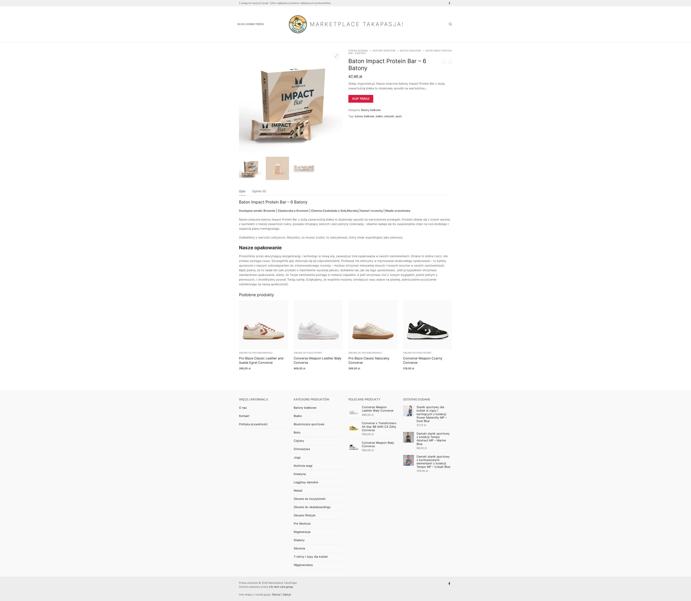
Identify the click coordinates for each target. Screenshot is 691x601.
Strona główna (358, 50)
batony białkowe (364, 116)
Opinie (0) (259, 191)
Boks (297, 432)
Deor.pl (276, 594)
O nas (243, 407)
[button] (336, 55)
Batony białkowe (410, 50)
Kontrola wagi (303, 465)
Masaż (298, 490)
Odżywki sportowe (384, 50)
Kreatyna (300, 474)
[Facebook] (449, 3)
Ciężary (299, 440)
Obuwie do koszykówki (308, 353)
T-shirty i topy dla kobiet (311, 556)
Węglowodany (303, 565)
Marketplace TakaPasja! (357, 24)
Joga (297, 457)
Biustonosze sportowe (309, 424)
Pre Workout (302, 523)
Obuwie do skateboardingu (255, 353)
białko (379, 116)
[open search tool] (450, 24)
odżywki (389, 116)
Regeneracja (302, 532)
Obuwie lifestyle (304, 515)
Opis (242, 191)
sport (399, 116)
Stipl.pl (287, 594)
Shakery (299, 540)
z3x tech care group (281, 586)
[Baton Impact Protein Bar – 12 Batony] (450, 62)
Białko (298, 416)
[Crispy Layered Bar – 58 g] (444, 62)
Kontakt (244, 416)
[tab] (242, 191)
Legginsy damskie (306, 482)
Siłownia (299, 548)
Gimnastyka (302, 449)
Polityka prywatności (253, 424)
